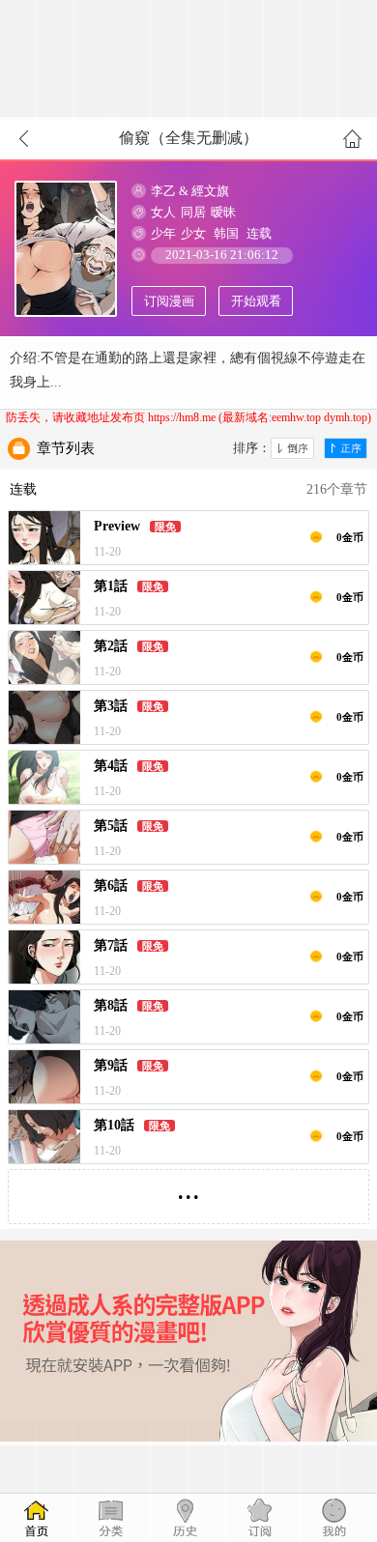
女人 (163, 212)
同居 (193, 212)
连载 (259, 233)
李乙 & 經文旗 (190, 191)
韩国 (226, 233)
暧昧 (223, 212)
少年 (163, 233)
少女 (193, 233)
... (188, 1189)
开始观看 (256, 301)
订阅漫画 (169, 301)
